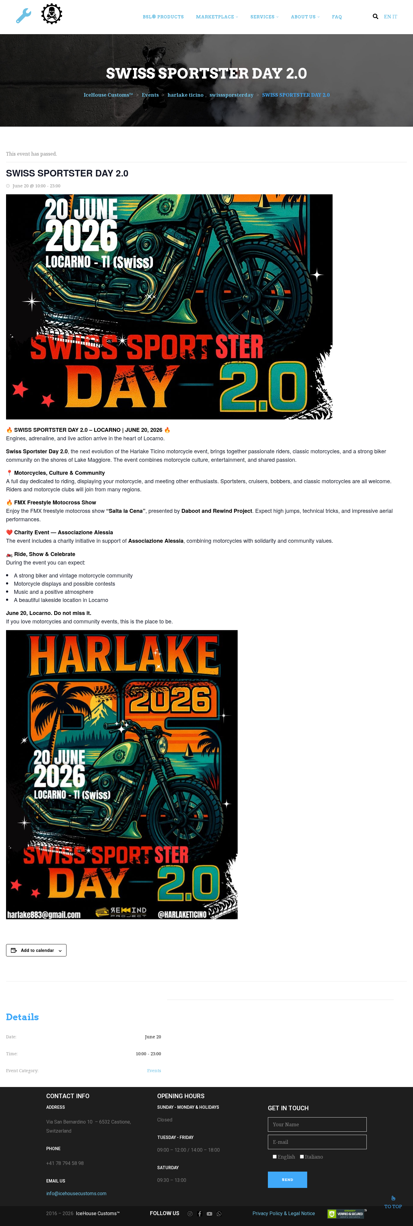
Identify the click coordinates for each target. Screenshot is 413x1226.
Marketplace (215, 17)
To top (393, 1206)
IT (394, 16)
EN (387, 16)
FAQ (337, 17)
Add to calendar (37, 950)
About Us (303, 17)
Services (262, 17)
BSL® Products (163, 17)
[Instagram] (190, 1213)
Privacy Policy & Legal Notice (283, 1213)
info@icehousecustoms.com (76, 1193)
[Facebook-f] (199, 1213)
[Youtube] (209, 1213)
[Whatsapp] (219, 1213)
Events (154, 1070)
